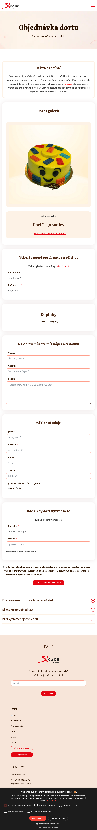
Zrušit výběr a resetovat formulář (50, 233)
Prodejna (12, 526)
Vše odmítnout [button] (58, 818)
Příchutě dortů (17, 726)
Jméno (11, 431)
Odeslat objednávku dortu (48, 582)
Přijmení (12, 444)
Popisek (12, 378)
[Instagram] (51, 646)
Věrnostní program (22, 748)
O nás (13, 737)
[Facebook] (46, 646)
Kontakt (14, 742)
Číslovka (12, 365)
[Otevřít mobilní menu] (93, 6)
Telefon (12, 470)
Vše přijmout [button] (38, 818)
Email (11, 457)
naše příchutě (62, 266)
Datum (11, 538)
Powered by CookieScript (48, 828)
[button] (48, 600)
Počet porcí (14, 272)
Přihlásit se (48, 693)
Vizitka (11, 352)
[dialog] (48, 809)
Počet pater (14, 285)
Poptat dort (22, 754)
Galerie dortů (16, 720)
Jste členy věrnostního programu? (25, 483)
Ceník (13, 731)
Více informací (51, 800)
